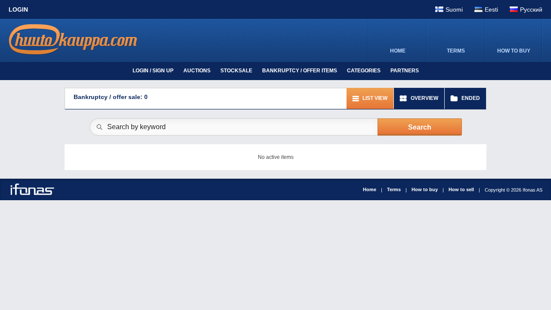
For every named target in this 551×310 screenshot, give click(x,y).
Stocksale (236, 71)
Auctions (196, 71)
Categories (364, 71)
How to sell (461, 189)
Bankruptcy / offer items (299, 71)
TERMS (456, 51)
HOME (398, 51)
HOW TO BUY (513, 51)
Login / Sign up (153, 71)
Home (369, 189)
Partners (404, 71)
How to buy (425, 189)
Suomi (454, 9)
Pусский (531, 9)
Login (18, 9)
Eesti (491, 9)
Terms (394, 189)
